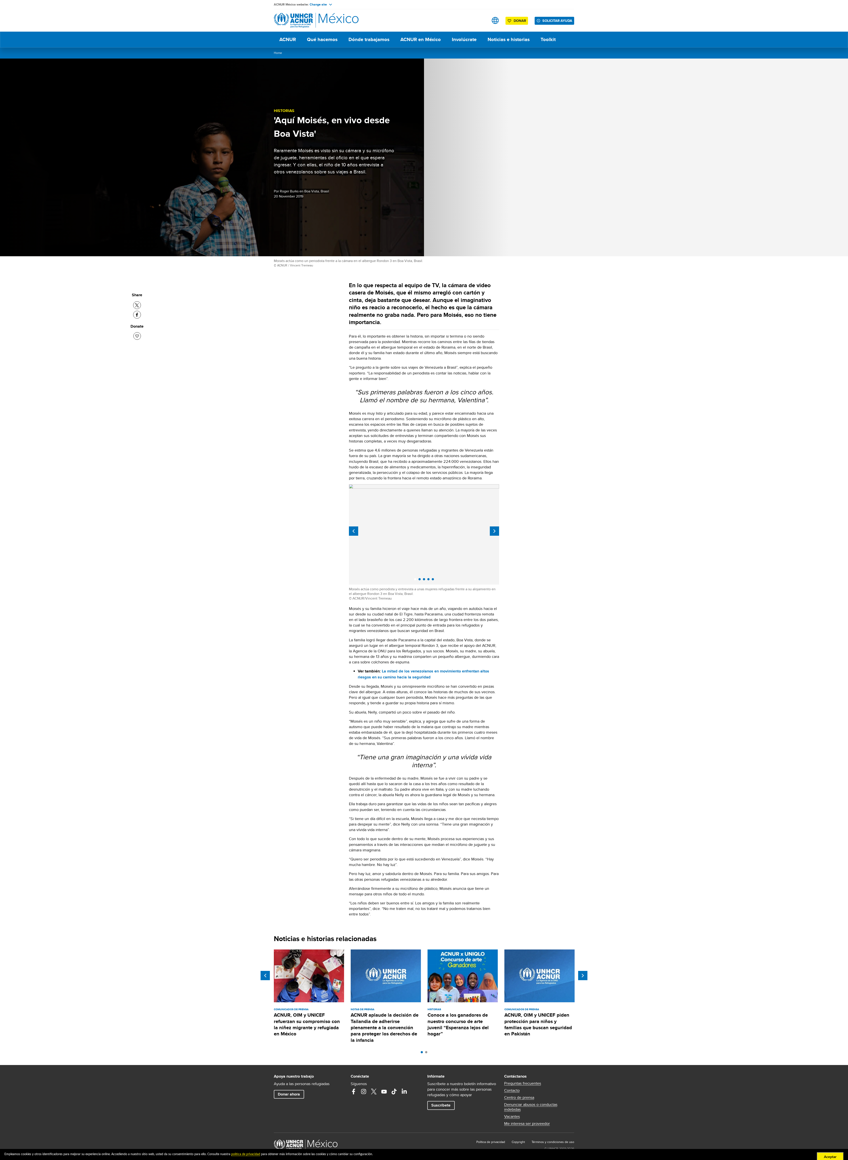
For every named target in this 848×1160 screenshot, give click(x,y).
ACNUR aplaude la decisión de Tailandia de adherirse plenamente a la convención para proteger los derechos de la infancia (384, 1027)
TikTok (394, 1091)
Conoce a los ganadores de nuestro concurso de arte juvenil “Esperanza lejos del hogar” (458, 1024)
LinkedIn (404, 1091)
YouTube (384, 1091)
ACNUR (287, 39)
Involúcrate (464, 39)
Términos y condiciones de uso (553, 1142)
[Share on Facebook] (137, 315)
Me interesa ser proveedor (527, 1123)
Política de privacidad (490, 1142)
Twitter (374, 1091)
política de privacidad (245, 1154)
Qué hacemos (322, 39)
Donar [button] (520, 20)
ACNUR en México (420, 39)
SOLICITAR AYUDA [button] (557, 20)
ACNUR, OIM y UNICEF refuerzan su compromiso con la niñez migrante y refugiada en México (307, 1024)
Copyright (518, 1142)
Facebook (353, 1091)
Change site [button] (318, 4)
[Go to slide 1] (423, 1053)
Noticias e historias (509, 39)
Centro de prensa (519, 1097)
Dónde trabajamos (368, 39)
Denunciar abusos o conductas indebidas (530, 1107)
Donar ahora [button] (289, 1094)
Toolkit (548, 39)
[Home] (305, 20)
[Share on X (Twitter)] (137, 305)
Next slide (494, 531)
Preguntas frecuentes (522, 1083)
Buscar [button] (481, 20)
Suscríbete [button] (440, 1105)
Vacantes (512, 1116)
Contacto (512, 1090)
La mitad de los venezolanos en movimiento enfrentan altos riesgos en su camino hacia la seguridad (423, 674)
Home (278, 53)
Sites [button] (495, 20)
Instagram (364, 1091)
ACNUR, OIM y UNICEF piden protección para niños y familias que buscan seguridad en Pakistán (538, 1024)
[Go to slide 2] (427, 1053)
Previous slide (353, 531)
